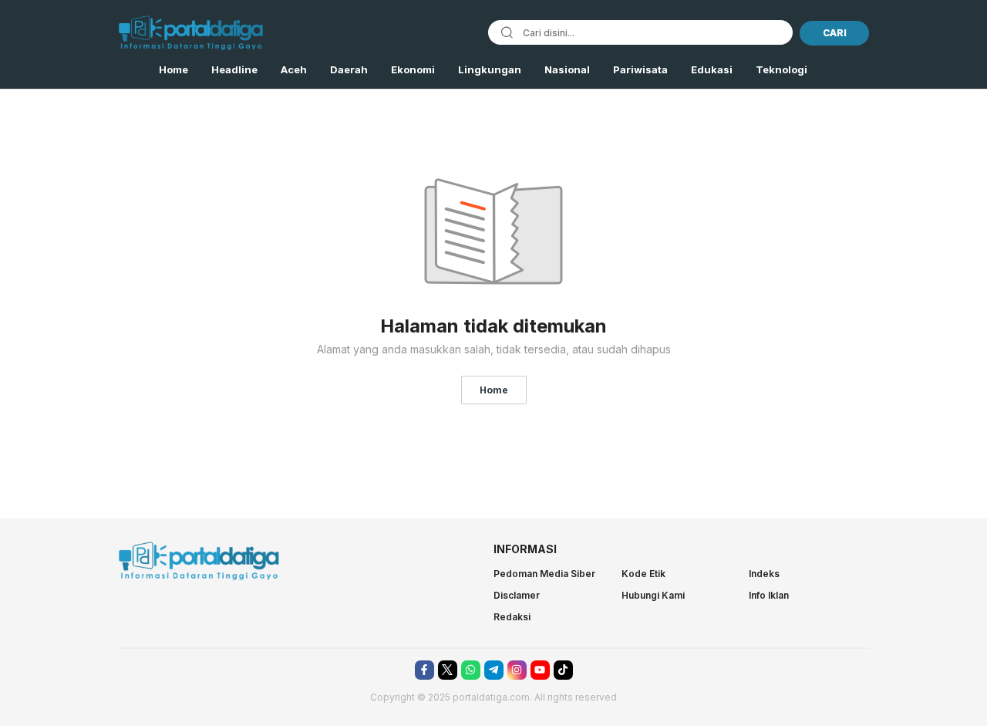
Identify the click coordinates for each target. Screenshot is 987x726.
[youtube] (540, 670)
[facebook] (424, 670)
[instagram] (517, 670)
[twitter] (447, 670)
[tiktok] (563, 670)
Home (494, 390)
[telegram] (494, 670)
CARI (835, 33)
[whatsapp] (470, 670)
